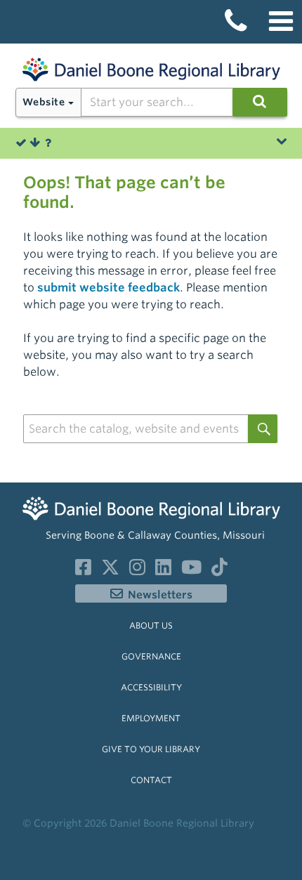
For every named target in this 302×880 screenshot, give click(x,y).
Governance (151, 656)
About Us (151, 625)
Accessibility (151, 687)
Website (43, 101)
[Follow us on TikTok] (219, 570)
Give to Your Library (151, 749)
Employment (151, 718)
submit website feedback (108, 287)
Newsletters (160, 595)
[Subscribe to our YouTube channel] (191, 570)
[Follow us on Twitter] (110, 570)
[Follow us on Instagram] (137, 570)
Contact (151, 780)
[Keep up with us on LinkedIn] (163, 570)
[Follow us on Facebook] (83, 570)
